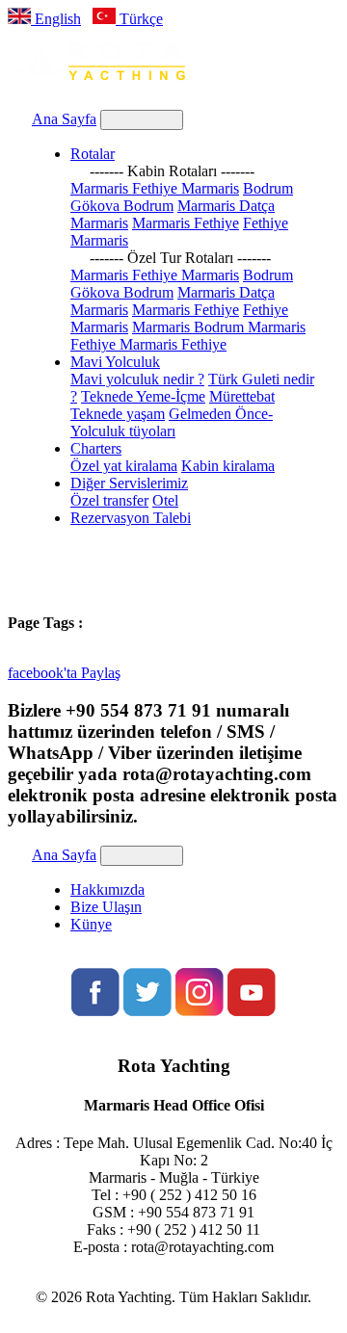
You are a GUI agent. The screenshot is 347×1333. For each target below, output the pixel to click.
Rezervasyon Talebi (130, 518)
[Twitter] (147, 1011)
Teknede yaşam (117, 413)
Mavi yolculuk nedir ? (137, 379)
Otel (165, 500)
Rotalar (92, 153)
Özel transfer (109, 500)
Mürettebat (242, 396)
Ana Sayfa (64, 119)
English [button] (56, 19)
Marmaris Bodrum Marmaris (219, 327)
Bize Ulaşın (106, 907)
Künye (91, 924)
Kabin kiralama (228, 465)
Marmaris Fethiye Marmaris (154, 188)
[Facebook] (95, 1011)
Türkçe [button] (139, 19)
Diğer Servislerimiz (129, 483)
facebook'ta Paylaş (64, 673)
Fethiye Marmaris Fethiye (148, 344)
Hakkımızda (107, 889)
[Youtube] (251, 1011)
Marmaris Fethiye (185, 223)
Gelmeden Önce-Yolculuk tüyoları (171, 422)
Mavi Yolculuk (115, 361)
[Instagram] (199, 1011)
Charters (95, 448)
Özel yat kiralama (123, 465)
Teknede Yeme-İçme (143, 396)
